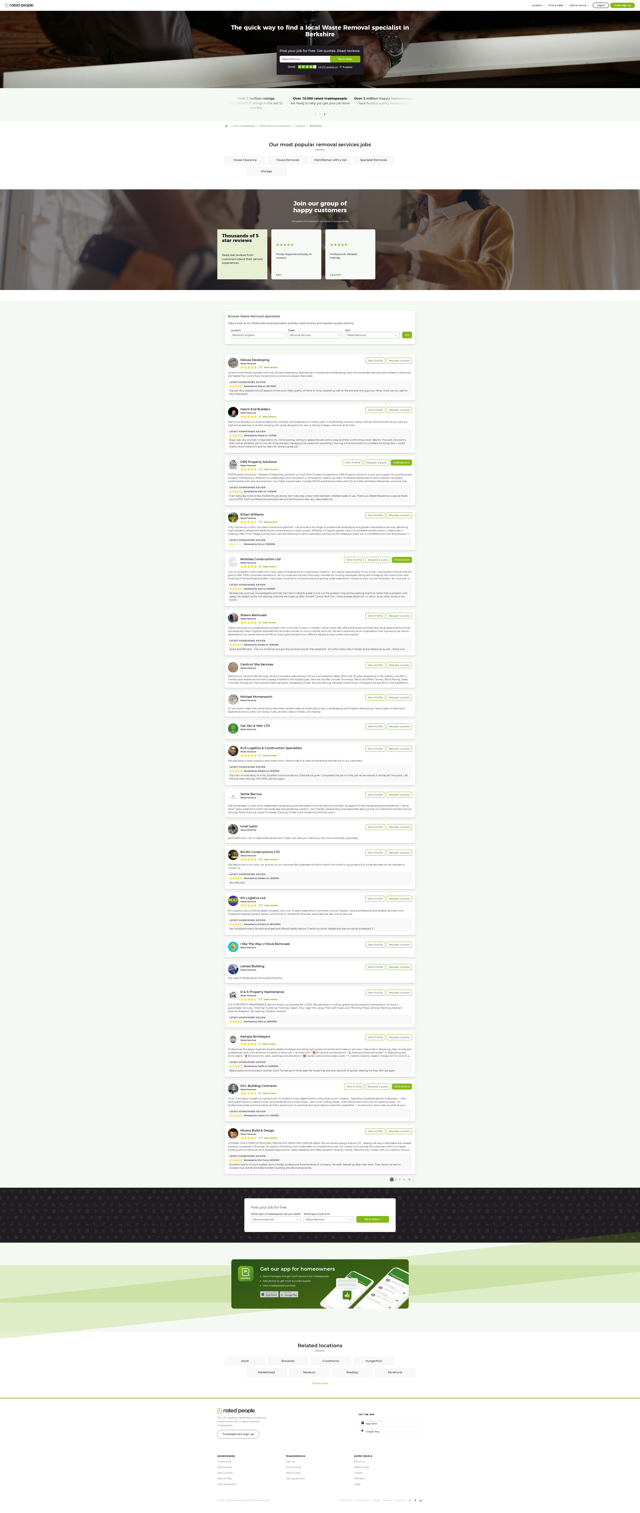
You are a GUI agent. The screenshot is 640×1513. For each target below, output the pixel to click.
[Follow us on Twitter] (410, 1500)
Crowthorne (330, 1361)
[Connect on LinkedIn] (421, 1500)
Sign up (290, 1461)
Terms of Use (346, 1500)
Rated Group (361, 1467)
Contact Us (399, 1500)
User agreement (226, 1484)
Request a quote (399, 360)
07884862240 (401, 462)
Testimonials (224, 1467)
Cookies (376, 1500)
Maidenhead (266, 1372)
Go (407, 334)
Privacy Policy (363, 1500)
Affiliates (359, 1478)
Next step (345, 59)
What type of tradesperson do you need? (276, 1213)
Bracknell (288, 1361)
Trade (291, 330)
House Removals (287, 160)
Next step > (373, 1219)
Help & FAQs (224, 1478)
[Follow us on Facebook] (415, 1500)
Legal (357, 1484)
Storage (266, 171)
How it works (225, 1472)
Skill (347, 330)
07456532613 (402, 559)
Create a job (224, 1461)
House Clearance (245, 160)
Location (236, 330)
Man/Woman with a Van (330, 160)
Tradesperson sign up (238, 1434)
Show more (320, 1383)
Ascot (245, 1361)
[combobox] (258, 335)
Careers (358, 1472)
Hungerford (374, 1361)
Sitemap (387, 1500)
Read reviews (271, 367)
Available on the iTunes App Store (269, 1294)
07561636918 (402, 1086)
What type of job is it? (317, 1213)
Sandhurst (395, 1372)
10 (409, 1179)
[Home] (226, 126)
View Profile (375, 360)
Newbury (309, 1372)
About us (359, 1461)
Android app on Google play (289, 1294)
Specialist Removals (373, 160)
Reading (352, 1372)
